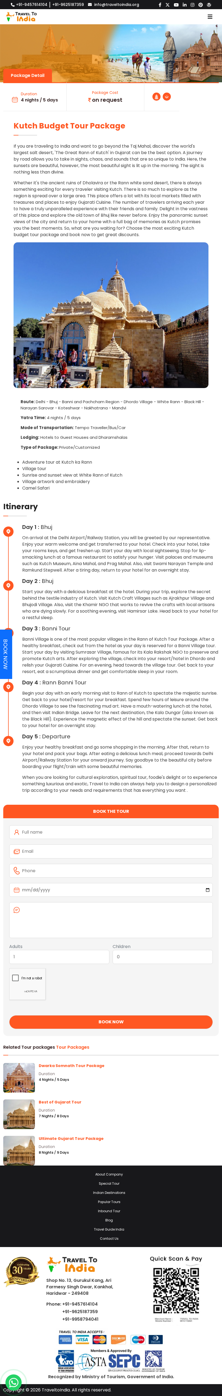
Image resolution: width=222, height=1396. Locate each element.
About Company (109, 1174)
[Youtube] (176, 4)
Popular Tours (109, 1202)
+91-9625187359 (68, 4)
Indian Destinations (109, 1192)
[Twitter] (167, 4)
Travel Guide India (109, 1229)
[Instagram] (192, 4)
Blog (109, 1220)
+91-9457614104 (31, 4)
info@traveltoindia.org (116, 4)
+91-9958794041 (80, 1319)
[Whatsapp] (13, 1382)
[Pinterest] (200, 4)
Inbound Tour (109, 1211)
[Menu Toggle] (210, 17)
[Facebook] (160, 4)
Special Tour (109, 1183)
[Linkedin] (185, 4)
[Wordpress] (209, 4)
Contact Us (109, 1238)
